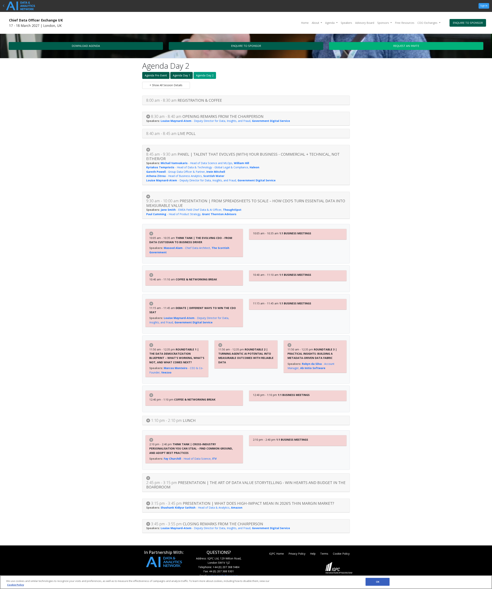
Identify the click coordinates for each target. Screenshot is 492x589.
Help (313, 553)
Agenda (330, 23)
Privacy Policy (296, 553)
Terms (324, 553)
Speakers (346, 23)
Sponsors (383, 23)
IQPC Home (276, 553)
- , (225, 121)
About (316, 23)
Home (305, 23)
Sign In (483, 5)
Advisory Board (364, 23)
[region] (246, 582)
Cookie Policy (341, 553)
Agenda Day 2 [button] (205, 75)
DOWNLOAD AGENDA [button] (86, 46)
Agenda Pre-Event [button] (156, 75)
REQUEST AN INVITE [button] (406, 46)
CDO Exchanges (427, 23)
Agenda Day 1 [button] (181, 75)
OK (377, 581)
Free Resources (404, 23)
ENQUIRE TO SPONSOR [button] (468, 23)
